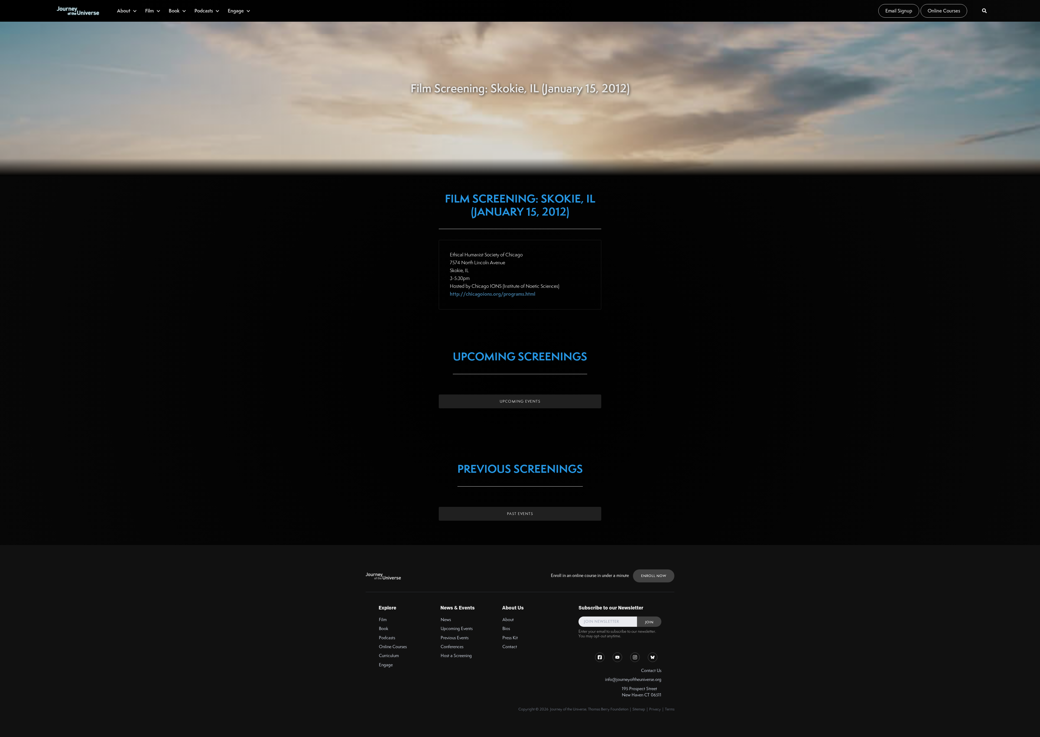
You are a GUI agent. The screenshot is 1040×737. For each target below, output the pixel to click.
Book (383, 628)
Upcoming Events (520, 401)
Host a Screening (456, 655)
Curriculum (389, 655)
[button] (127, 10)
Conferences (452, 647)
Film (383, 619)
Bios (506, 628)
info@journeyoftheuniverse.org (633, 679)
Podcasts (387, 638)
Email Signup (898, 11)
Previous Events (455, 638)
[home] (77, 11)
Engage (386, 665)
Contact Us (651, 670)
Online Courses (944, 11)
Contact (509, 647)
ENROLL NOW (653, 575)
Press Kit (510, 638)
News (446, 619)
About (508, 619)
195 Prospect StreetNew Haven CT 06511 (641, 692)
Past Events (520, 513)
